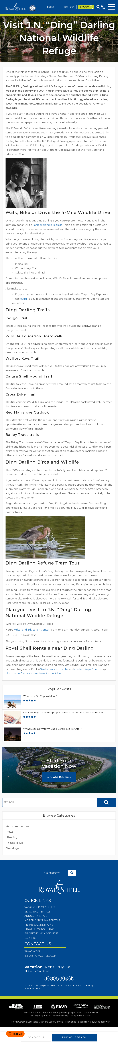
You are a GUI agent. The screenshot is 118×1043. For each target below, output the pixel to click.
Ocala (72, 1015)
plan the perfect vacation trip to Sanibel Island (34, 673)
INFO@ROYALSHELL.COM (40, 955)
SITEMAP (88, 985)
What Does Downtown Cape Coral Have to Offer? (52, 728)
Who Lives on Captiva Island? (40, 696)
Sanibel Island (84, 1015)
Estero (63, 1012)
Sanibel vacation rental (54, 669)
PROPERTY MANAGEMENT (41, 933)
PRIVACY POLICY (32, 988)
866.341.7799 (32, 950)
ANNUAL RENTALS (35, 915)
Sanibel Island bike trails (47, 224)
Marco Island (60, 1015)
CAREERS (30, 937)
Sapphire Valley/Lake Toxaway (94, 1021)
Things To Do (14, 842)
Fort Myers (36, 1015)
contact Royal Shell (86, 669)
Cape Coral (75, 1012)
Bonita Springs (50, 1012)
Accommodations (17, 826)
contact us (36, 1037)
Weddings (12, 848)
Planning (11, 837)
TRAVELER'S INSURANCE (40, 929)
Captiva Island (90, 1012)
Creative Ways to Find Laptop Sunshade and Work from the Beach (63, 712)
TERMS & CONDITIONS (38, 924)
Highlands (70, 1021)
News (9, 831)
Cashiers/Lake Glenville (51, 1021)
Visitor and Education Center (31, 629)
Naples (47, 1015)
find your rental (74, 1037)
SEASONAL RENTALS (37, 911)
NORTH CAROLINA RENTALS (42, 920)
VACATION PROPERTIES (39, 907)
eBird (23, 298)
